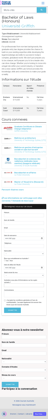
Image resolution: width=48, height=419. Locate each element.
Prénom (6, 212)
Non (11, 261)
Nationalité (7, 251)
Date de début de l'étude (12, 265)
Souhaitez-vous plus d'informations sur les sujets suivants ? (20, 281)
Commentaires (9, 290)
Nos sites (38, 414)
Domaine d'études (9, 367)
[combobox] (24, 285)
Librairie (29, 414)
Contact (21, 414)
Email (6, 228)
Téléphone (7, 243)
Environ (13, 414)
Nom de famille (9, 220)
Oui (7, 261)
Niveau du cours (9, 375)
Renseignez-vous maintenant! (24, 405)
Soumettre (12, 310)
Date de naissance (10, 235)
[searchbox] (5, 285)
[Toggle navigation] (43, 3)
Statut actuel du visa (10, 272)
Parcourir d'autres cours (13, 189)
